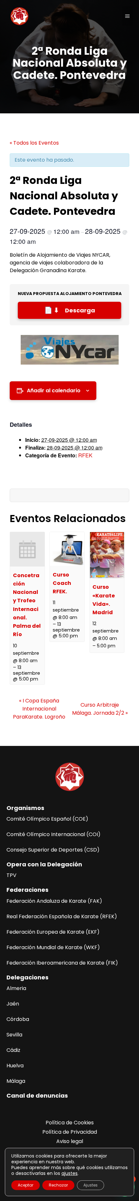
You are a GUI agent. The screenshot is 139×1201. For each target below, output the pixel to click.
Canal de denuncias (37, 1095)
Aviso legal (69, 1141)
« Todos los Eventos (34, 143)
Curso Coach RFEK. (62, 583)
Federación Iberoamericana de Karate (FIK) (62, 963)
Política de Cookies (70, 1122)
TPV (11, 875)
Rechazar (58, 1185)
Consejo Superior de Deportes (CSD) (53, 849)
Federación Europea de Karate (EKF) (53, 932)
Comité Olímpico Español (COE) (47, 819)
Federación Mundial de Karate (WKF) (53, 947)
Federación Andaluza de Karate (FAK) (54, 901)
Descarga (80, 310)
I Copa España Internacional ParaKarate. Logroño (39, 708)
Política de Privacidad (69, 1132)
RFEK (85, 455)
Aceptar (25, 1185)
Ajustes (90, 1185)
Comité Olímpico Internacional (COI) (53, 834)
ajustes (69, 1173)
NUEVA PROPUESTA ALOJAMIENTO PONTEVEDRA (70, 293)
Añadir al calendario (53, 390)
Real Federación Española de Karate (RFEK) (61, 916)
